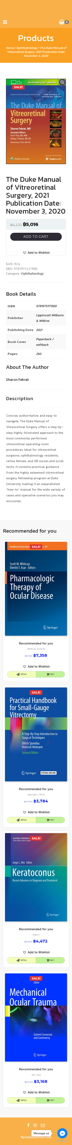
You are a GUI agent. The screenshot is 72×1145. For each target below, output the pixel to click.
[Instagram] (35, 1125)
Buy (52, 674)
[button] (36, 252)
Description (19, 398)
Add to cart (36, 237)
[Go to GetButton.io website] (62, 1141)
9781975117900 (46, 305)
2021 (39, 329)
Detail (24, 674)
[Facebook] (28, 1125)
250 (38, 353)
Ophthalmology (26, 47)
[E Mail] (43, 1125)
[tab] (19, 398)
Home (10, 47)
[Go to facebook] (62, 1133)
